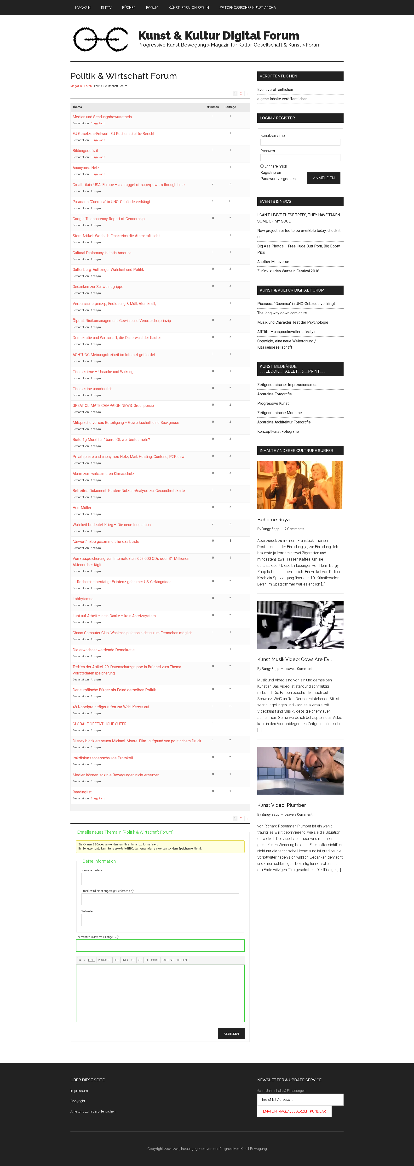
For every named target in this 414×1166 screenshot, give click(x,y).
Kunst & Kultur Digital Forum (218, 35)
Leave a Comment (298, 669)
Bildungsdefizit (85, 150)
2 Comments (294, 529)
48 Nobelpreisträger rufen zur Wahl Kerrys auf (111, 707)
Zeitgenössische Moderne (279, 412)
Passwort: (268, 151)
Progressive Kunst (273, 403)
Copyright (77, 1101)
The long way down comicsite (282, 313)
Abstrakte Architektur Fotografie (284, 422)
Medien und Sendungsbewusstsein (102, 117)
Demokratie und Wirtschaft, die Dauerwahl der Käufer (117, 337)
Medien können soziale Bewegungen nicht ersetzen (116, 775)
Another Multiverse (273, 261)
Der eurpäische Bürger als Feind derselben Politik (114, 690)
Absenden (231, 1033)
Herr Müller (82, 507)
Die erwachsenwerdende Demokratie (104, 650)
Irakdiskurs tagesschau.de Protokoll (103, 758)
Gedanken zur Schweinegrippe (98, 286)
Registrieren (270, 172)
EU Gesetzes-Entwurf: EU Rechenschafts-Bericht (113, 133)
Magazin (76, 86)
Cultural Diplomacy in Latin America (102, 253)
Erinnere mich (275, 166)
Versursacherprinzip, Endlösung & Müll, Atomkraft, (114, 303)
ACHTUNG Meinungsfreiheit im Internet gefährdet (114, 354)
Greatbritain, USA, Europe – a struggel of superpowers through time (129, 184)
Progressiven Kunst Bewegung (243, 1149)
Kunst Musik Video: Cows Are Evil (294, 659)
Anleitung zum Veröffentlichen (92, 1111)
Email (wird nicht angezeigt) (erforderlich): (107, 891)
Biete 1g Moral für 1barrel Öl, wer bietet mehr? (111, 439)
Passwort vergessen (278, 178)
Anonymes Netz (86, 167)
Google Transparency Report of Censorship (109, 219)
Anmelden (324, 178)
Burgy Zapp (98, 123)
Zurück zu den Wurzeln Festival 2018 (288, 271)
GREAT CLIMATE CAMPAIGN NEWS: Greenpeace (113, 405)
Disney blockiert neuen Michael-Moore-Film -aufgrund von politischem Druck (137, 741)
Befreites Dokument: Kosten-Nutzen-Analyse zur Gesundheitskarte (129, 490)
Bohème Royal (274, 519)
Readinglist (82, 792)
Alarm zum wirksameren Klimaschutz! (104, 473)
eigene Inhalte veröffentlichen (282, 99)
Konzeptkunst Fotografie (278, 431)
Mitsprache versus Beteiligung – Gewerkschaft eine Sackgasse (126, 422)
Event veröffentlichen (275, 89)
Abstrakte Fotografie (274, 394)
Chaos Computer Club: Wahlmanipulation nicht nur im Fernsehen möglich (132, 633)
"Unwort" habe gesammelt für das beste (106, 541)
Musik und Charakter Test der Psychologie (292, 322)
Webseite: (87, 911)
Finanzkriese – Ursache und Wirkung (103, 371)
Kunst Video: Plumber (281, 805)
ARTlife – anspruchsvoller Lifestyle (286, 331)
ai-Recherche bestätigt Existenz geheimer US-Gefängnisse (122, 582)
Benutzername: (273, 135)
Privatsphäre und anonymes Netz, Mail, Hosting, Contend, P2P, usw (128, 456)
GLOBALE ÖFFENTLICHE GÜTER (99, 724)
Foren (88, 86)
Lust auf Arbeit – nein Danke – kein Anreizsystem (114, 616)
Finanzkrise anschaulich (92, 389)
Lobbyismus (83, 599)
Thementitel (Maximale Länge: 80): (97, 937)
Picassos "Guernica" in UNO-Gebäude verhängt (111, 201)
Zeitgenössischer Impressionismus (287, 384)
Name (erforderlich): (93, 870)
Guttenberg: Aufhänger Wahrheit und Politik (108, 269)
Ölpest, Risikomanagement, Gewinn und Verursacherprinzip (122, 320)
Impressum (79, 1091)
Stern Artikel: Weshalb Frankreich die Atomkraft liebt (116, 236)
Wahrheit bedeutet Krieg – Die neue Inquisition (112, 524)
